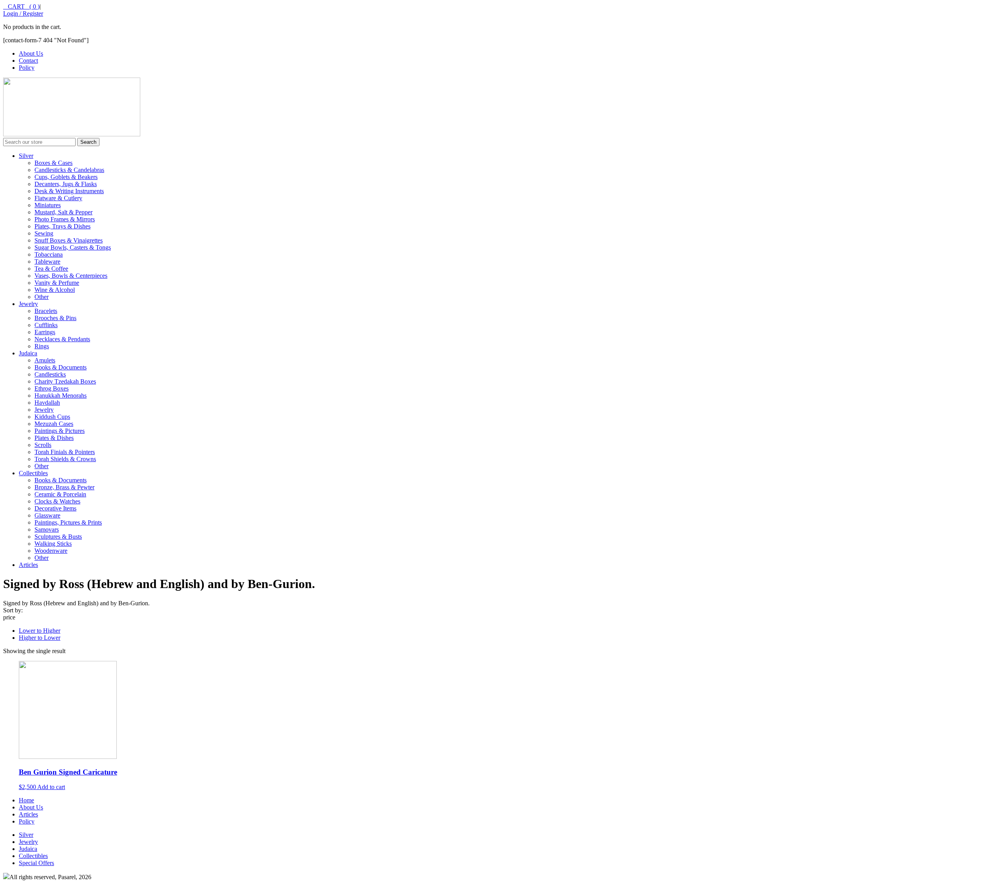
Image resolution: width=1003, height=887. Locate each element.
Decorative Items (55, 508)
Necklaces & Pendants (62, 339)
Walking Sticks (53, 543)
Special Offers (36, 863)
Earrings (44, 332)
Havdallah (47, 402)
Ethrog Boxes (51, 388)
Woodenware (50, 550)
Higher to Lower (39, 637)
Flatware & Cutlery (58, 198)
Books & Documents (60, 367)
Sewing (43, 233)
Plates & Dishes (54, 437)
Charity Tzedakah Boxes (65, 381)
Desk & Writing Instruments (69, 191)
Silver (26, 155)
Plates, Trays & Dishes (62, 226)
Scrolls (42, 445)
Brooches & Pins (55, 318)
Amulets (44, 360)
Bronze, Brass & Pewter (64, 487)
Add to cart (51, 787)
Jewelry (28, 303)
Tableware (47, 261)
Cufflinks (46, 325)
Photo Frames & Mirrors (64, 219)
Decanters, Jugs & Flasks (65, 184)
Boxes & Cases (53, 162)
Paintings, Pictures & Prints (68, 522)
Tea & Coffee (51, 268)
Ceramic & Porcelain (60, 494)
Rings (41, 346)
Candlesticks (50, 374)
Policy (26, 67)
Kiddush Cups (52, 416)
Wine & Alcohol (54, 289)
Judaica (28, 353)
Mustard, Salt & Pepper (63, 212)
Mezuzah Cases (53, 423)
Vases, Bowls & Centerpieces (70, 275)
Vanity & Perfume (56, 282)
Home (26, 800)
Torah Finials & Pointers (64, 452)
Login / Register (23, 13)
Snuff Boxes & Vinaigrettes (68, 240)
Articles (28, 564)
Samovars (46, 529)
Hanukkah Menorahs (60, 395)
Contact (28, 60)
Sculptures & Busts (58, 536)
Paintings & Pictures (59, 430)
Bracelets (45, 311)
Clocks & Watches (57, 501)
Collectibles (33, 473)
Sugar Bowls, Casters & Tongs (72, 247)
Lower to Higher (39, 630)
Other (41, 296)
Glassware (47, 515)
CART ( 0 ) (21, 6)
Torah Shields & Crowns (65, 459)
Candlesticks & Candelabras (69, 170)
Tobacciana (48, 254)
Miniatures (47, 205)
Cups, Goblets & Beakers (66, 177)
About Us (31, 53)
